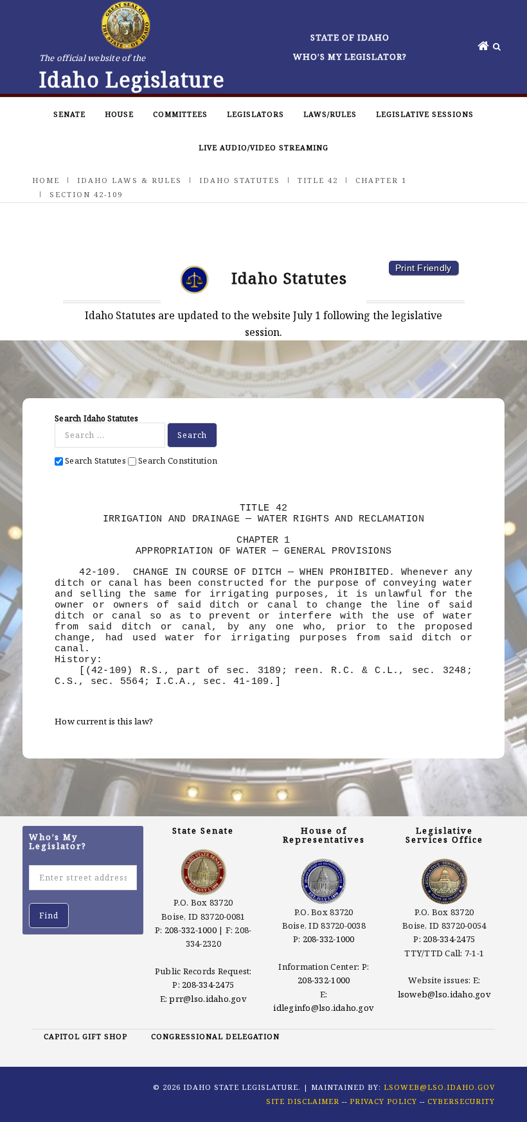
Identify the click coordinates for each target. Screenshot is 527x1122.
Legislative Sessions (425, 114)
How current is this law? (104, 721)
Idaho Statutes (239, 180)
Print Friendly (423, 268)
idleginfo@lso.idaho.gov (323, 1007)
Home (46, 180)
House (119, 114)
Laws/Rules (330, 114)
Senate (69, 114)
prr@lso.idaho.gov (207, 998)
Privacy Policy (383, 1101)
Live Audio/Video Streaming (263, 147)
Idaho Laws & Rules (129, 180)
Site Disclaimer (302, 1101)
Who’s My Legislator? (350, 56)
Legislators (255, 114)
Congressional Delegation (215, 1036)
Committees (180, 114)
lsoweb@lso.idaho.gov (444, 994)
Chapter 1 (381, 180)
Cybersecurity (461, 1101)
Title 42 (318, 180)
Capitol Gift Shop (85, 1036)
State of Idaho (349, 37)
